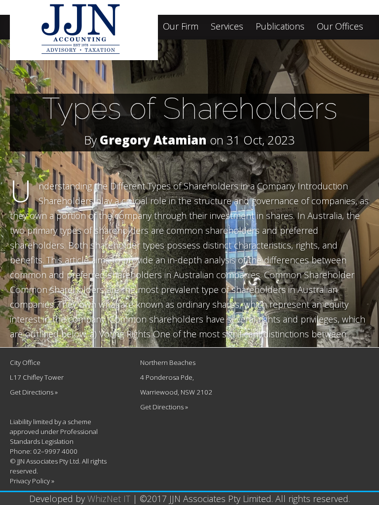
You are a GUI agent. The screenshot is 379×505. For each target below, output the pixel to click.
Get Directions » (34, 392)
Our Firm (180, 27)
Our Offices (340, 27)
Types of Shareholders (190, 108)
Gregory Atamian (153, 140)
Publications (280, 27)
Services (227, 27)
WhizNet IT (108, 499)
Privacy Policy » (32, 480)
